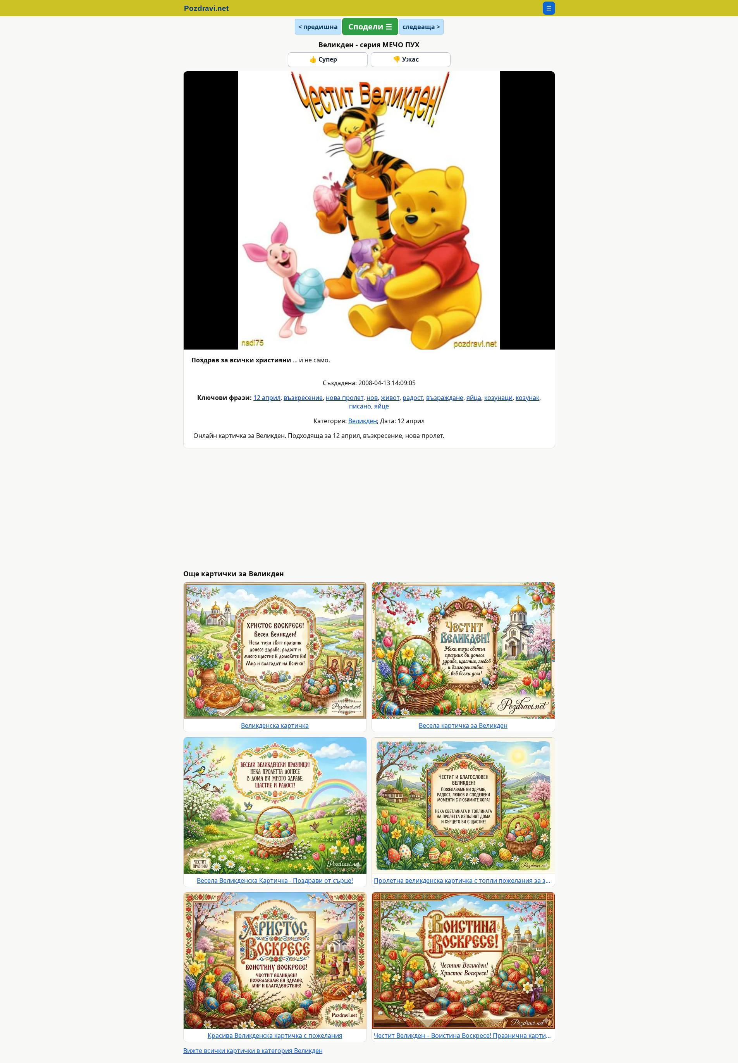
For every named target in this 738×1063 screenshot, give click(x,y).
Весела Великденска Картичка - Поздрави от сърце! (275, 880)
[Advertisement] (415, 509)
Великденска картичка (275, 725)
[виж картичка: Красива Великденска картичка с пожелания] (275, 960)
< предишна (318, 26)
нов (372, 397)
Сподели (365, 26)
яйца (473, 397)
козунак (527, 397)
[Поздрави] (210, 8)
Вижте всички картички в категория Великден (253, 1050)
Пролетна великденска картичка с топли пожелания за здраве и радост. (463, 880)
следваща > (421, 26)
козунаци (498, 397)
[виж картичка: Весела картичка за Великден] (463, 650)
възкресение (303, 397)
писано (360, 406)
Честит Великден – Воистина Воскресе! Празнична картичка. (463, 1035)
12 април (266, 397)
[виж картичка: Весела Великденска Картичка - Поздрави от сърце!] (275, 805)
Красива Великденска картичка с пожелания (275, 1035)
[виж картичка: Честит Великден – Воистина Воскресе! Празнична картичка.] (463, 960)
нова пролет (344, 397)
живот (390, 397)
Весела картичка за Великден (463, 725)
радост (413, 397)
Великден (362, 421)
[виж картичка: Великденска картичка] (275, 650)
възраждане (444, 397)
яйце (381, 406)
